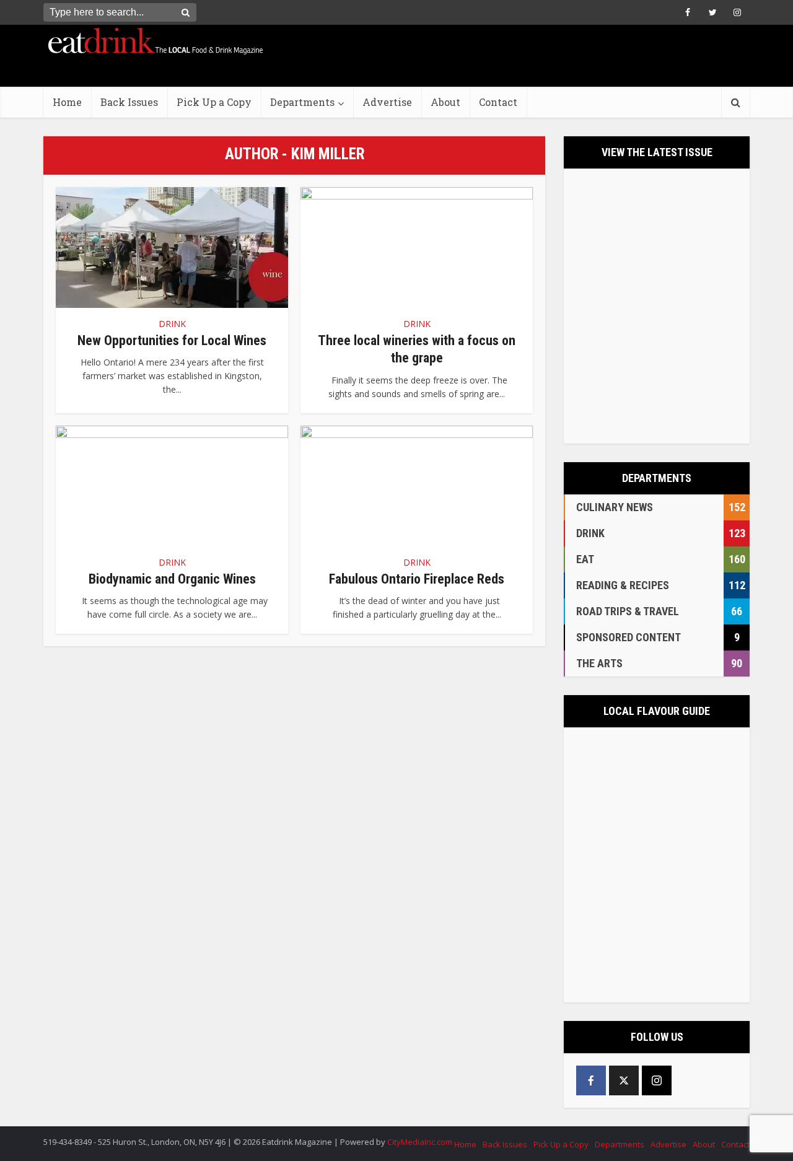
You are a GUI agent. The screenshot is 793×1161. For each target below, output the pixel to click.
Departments (302, 101)
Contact (498, 101)
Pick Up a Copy (214, 101)
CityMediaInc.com (419, 1141)
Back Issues (129, 101)
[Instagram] (657, 1080)
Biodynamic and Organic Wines (172, 579)
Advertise (387, 101)
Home (67, 101)
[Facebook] (591, 1080)
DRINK (172, 324)
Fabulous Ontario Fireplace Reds (416, 579)
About (445, 101)
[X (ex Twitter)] (624, 1080)
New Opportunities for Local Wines (171, 340)
